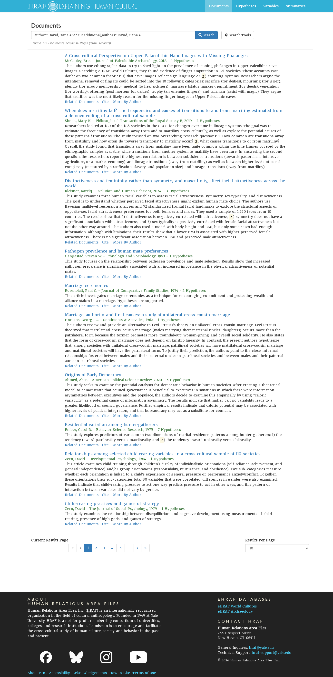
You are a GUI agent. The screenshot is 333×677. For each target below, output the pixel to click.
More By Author (127, 102)
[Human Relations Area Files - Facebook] (46, 657)
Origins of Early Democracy (93, 374)
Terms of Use (144, 673)
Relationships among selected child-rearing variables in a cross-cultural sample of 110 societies (163, 453)
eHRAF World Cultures (237, 606)
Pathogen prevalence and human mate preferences (116, 251)
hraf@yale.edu (261, 647)
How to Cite (119, 673)
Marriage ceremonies (86, 285)
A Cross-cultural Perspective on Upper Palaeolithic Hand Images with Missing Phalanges (156, 55)
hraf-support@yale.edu (271, 652)
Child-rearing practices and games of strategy (112, 503)
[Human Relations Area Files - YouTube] (138, 657)
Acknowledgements (89, 673)
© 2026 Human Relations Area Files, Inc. (249, 660)
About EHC (37, 673)
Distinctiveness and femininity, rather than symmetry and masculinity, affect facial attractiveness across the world (175, 183)
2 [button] (96, 548)
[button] (137, 548)
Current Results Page (49, 540)
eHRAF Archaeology (235, 611)
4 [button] (112, 548)
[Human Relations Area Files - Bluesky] (76, 657)
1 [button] (88, 548)
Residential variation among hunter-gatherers (111, 424)
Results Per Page (260, 540)
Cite (105, 102)
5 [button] (120, 548)
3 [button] (104, 548)
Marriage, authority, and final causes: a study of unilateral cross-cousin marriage (147, 314)
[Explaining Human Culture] (80, 6)
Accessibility (59, 673)
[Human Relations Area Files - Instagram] (106, 657)
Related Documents (81, 102)
